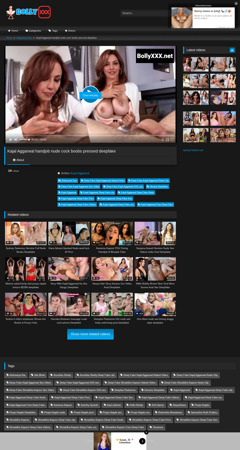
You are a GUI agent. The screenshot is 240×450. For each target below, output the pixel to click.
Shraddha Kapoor (19, 419)
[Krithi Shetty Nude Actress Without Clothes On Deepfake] (196, 98)
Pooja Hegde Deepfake (22, 412)
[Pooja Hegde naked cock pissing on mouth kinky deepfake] (223, 135)
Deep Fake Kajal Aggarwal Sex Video (80, 186)
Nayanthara (179, 405)
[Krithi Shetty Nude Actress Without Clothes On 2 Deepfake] (223, 64)
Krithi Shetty (136, 405)
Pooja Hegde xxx (140, 412)
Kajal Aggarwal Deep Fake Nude (137, 192)
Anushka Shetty (62, 375)
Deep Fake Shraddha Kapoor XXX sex (84, 390)
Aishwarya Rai (17, 375)
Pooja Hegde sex (112, 412)
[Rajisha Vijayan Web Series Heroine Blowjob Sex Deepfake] (196, 135)
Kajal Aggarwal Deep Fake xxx (118, 204)
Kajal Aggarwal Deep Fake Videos (78, 204)
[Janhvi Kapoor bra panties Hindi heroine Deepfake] (223, 118)
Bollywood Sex (24, 37)
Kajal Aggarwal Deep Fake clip (98, 192)
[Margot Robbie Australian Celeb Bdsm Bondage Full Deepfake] (223, 98)
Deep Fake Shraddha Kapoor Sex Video (31, 390)
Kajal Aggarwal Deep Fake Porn (77, 198)
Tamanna (158, 427)
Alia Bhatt (39, 375)
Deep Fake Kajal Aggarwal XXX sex (124, 186)
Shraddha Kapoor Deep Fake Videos (29, 427)
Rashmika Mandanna (170, 412)
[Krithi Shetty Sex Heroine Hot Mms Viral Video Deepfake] (196, 64)
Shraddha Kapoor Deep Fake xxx (77, 427)
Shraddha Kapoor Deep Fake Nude (103, 419)
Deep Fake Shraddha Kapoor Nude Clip (186, 382)
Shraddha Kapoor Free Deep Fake (124, 427)
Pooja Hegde (202, 405)
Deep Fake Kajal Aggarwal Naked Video (104, 180)
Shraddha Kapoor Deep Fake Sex (198, 419)
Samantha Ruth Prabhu (204, 412)
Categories (35, 30)
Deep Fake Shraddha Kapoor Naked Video (131, 382)
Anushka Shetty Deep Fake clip (97, 375)
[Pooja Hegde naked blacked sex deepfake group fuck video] (196, 118)
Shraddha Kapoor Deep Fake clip (56, 419)
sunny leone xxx (193, 150)
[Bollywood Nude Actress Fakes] (28, 13)
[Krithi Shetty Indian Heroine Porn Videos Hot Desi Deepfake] (196, 81)
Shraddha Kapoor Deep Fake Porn (151, 419)
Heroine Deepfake (159, 186)
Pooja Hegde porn (84, 412)
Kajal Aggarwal (79, 173)
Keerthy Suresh (89, 405)
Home (14, 30)
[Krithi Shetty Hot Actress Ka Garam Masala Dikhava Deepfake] (223, 81)
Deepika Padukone (125, 390)
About (20, 160)
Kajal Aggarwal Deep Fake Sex (116, 198)
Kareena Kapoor (63, 405)
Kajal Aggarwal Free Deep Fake (157, 204)
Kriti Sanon (158, 405)
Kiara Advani (114, 405)
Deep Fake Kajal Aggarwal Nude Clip (149, 180)
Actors (71, 30)
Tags (54, 30)
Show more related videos (90, 334)
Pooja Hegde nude (54, 412)
